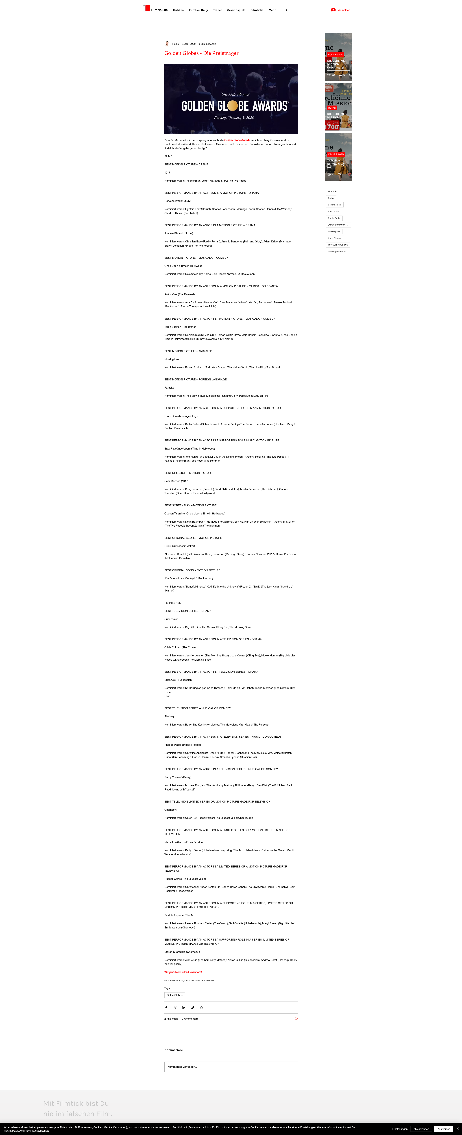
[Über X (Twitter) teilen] (175, 1007)
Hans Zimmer (334, 238)
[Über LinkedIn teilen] (184, 1007)
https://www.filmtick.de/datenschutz (29, 1130)
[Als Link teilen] (192, 1007)
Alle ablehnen (421, 1129)
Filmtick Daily (336, 154)
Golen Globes (174, 995)
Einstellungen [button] (400, 1129)
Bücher (332, 107)
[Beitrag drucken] (201, 1007)
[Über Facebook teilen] (166, 1007)
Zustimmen (443, 1129)
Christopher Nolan (337, 251)
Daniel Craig (334, 218)
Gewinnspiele (335, 54)
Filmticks (332, 191)
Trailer (331, 198)
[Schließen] (458, 1129)
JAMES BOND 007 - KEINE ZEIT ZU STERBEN (339, 225)
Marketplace (334, 231)
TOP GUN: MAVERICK (338, 245)
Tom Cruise (333, 211)
